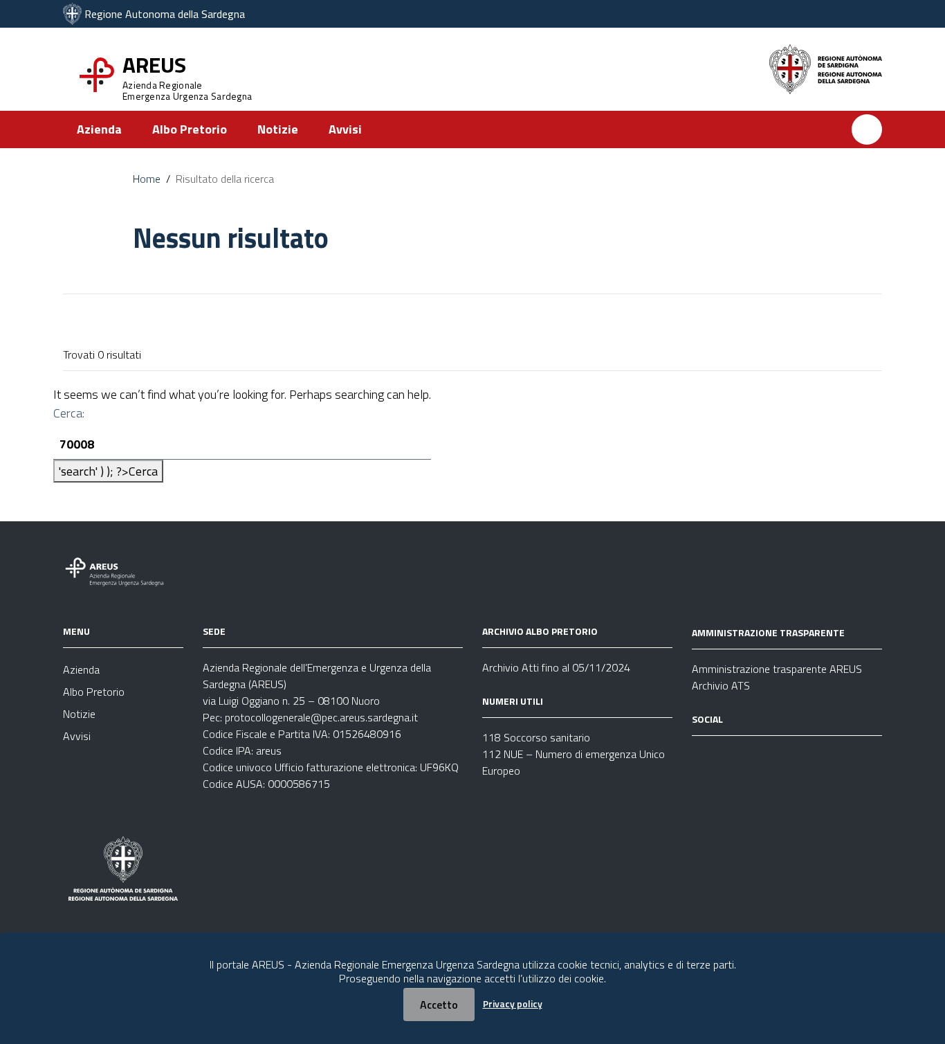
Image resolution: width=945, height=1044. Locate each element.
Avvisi (345, 129)
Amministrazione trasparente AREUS (777, 668)
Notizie (277, 129)
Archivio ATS (721, 685)
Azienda (99, 129)
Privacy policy (512, 1003)
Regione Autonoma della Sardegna (164, 14)
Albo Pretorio (189, 129)
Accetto (439, 1004)
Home (146, 178)
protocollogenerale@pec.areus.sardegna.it (321, 717)
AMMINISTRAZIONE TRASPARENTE (768, 632)
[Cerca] (867, 129)
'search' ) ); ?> (108, 471)
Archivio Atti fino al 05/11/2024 (556, 667)
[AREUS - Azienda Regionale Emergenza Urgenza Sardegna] (72, 14)
